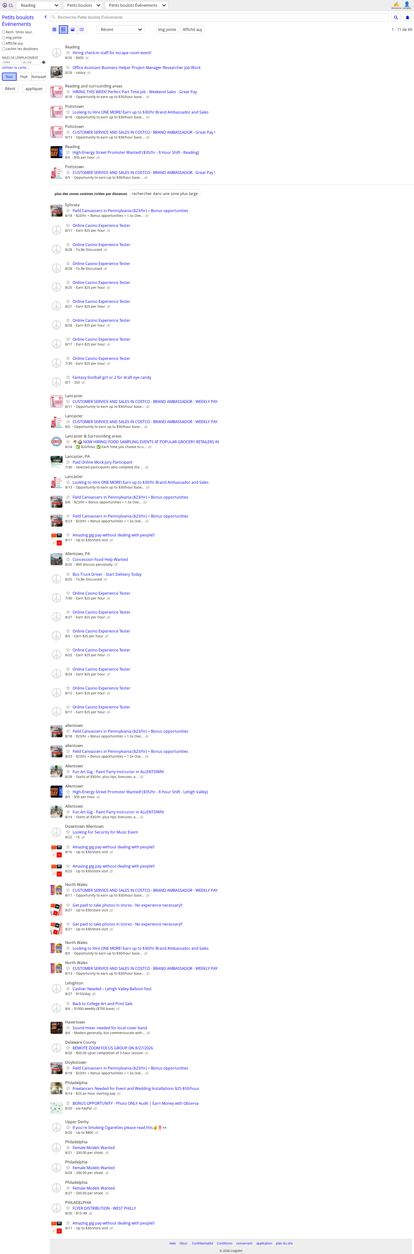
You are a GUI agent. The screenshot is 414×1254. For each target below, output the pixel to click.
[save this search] (407, 17)
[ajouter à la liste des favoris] (68, 52)
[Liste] (54, 29)
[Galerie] (72, 29)
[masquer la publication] (87, 58)
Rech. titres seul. (19, 32)
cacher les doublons (22, 48)
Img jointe (14, 37)
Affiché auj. (15, 43)
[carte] (81, 29)
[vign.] (63, 29)
